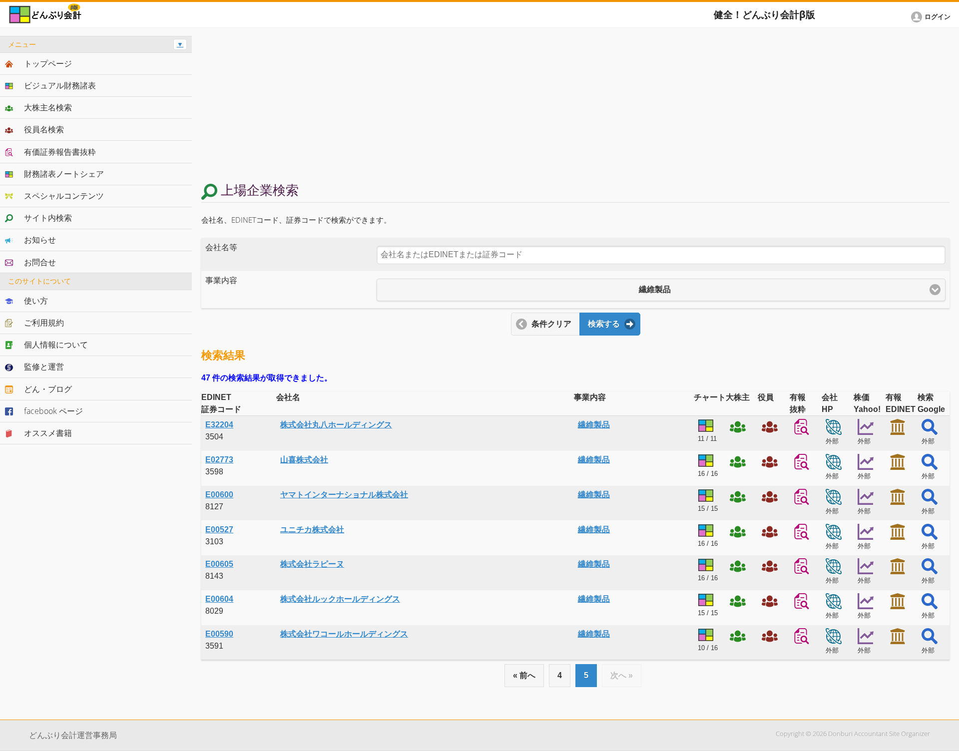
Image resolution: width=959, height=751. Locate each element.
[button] (933, 16)
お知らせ (40, 239)
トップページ (48, 63)
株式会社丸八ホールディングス (336, 424)
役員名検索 (44, 129)
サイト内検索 (48, 217)
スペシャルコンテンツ (64, 195)
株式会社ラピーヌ (312, 564)
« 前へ (524, 675)
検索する (604, 324)
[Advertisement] (575, 106)
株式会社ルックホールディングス (340, 599)
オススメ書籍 (48, 432)
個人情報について (56, 344)
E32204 (219, 424)
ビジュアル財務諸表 (60, 85)
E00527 (219, 529)
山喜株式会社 (304, 459)
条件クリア (551, 324)
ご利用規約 (44, 322)
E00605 (219, 564)
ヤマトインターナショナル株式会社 (344, 494)
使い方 (36, 300)
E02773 (219, 459)
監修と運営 (44, 366)
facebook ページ (53, 410)
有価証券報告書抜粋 (60, 151)
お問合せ (40, 262)
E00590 (219, 634)
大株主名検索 (48, 107)
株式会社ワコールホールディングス (344, 634)
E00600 (219, 494)
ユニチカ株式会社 (312, 529)
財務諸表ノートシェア (64, 173)
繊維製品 (594, 424)
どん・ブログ (48, 388)
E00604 (219, 599)
